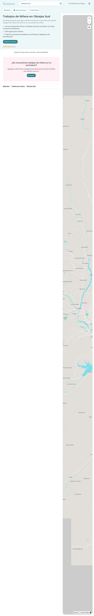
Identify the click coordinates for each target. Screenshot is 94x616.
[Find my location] (89, 27)
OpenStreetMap (85, 612)
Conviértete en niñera (77, 3)
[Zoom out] (89, 22)
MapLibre (76, 612)
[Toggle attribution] (90, 612)
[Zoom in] (89, 18)
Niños (8, 10)
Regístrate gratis (10, 42)
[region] (78, 315)
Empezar (31, 75)
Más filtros (35, 10)
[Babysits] (9, 3)
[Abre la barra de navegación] (89, 3)
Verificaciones (20, 10)
